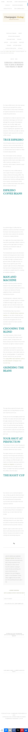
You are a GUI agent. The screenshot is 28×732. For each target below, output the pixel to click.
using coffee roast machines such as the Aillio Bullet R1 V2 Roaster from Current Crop (14, 361)
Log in (21, 718)
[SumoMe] (26, 730)
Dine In (12, 59)
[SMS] (6, 730)
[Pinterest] (22, 730)
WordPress (15, 718)
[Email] (10, 730)
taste (16, 59)
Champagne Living (14, 17)
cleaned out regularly (8, 464)
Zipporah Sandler (9, 558)
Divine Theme (16, 716)
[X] (18, 730)
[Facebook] (14, 730)
